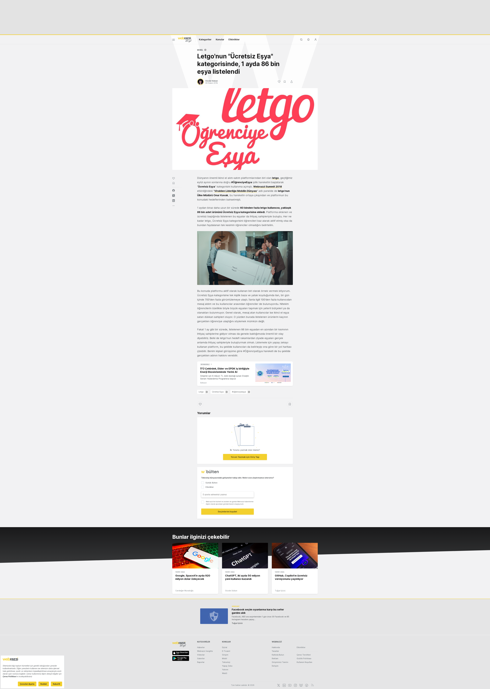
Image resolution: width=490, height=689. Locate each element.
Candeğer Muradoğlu (184, 591)
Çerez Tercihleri (304, 655)
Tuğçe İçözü (280, 591)
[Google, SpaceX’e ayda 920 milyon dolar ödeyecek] (195, 556)
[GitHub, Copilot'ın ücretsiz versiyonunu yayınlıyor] (295, 556)
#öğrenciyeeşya (239, 392)
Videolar (201, 655)
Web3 (224, 673)
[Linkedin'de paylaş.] (173, 200)
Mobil (200, 50)
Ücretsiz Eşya (218, 392)
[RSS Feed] (311, 685)
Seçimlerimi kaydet (227, 511)
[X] (278, 685)
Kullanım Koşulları (304, 662)
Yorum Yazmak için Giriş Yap (245, 457)
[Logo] (185, 39)
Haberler (201, 647)
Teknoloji (226, 662)
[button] (245, 258)
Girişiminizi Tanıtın (280, 662)
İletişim (275, 666)
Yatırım (225, 669)
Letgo (201, 392)
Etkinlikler (234, 39)
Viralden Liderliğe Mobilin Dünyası (235, 190)
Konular (220, 39)
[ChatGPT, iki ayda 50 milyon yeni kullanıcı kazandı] (245, 556)
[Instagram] (295, 685)
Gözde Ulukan (231, 591)
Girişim (225, 655)
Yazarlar (275, 651)
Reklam (275, 658)
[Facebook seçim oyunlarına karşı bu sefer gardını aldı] (214, 616)
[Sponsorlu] (273, 374)
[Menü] (173, 40)
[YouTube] (289, 685)
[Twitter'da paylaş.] (173, 195)
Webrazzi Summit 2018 (267, 186)
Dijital (224, 647)
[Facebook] (306, 685)
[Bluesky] (300, 685)
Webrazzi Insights (205, 651)
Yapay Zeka (180, 572)
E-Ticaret (226, 651)
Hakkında (276, 647)
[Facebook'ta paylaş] (173, 190)
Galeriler (201, 658)
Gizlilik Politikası (304, 658)
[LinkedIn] (283, 685)
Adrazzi (203, 383)
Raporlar (200, 662)
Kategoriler (205, 39)
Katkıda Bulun (278, 655)
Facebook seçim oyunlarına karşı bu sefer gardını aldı (258, 611)
